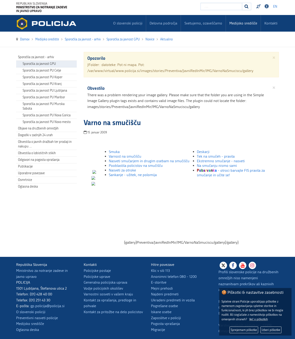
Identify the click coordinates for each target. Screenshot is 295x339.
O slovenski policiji (30, 312)
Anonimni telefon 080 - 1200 (174, 276)
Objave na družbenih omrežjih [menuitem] (38, 128)
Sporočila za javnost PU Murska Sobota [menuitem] (44, 106)
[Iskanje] (246, 6)
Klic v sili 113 (160, 270)
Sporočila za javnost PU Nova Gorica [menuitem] (47, 115)
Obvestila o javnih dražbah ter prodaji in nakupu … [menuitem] (45, 144)
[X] (223, 265)
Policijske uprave (97, 276)
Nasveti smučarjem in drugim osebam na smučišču (149, 161)
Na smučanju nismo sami (217, 165)
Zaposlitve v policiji (166, 318)
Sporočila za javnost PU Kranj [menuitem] (42, 84)
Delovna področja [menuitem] (163, 23)
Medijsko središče (30, 323)
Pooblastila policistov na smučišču (136, 165)
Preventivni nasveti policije (37, 318)
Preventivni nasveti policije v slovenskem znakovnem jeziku (259, 6)
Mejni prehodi (162, 288)
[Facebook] (233, 265)
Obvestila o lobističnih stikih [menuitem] (37, 153)
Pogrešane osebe (164, 306)
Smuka (114, 152)
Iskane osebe (161, 312)
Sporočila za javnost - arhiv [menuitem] (36, 57)
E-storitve (158, 282)
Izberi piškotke (271, 330)
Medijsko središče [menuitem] (243, 23)
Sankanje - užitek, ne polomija (133, 175)
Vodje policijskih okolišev (103, 288)
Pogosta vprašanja (165, 323)
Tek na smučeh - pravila (216, 156)
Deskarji (203, 152)
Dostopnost (267, 6)
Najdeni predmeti (165, 294)
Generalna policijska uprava (105, 282)
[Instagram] (252, 265)
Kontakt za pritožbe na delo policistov (113, 312)
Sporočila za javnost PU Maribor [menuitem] (44, 97)
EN (275, 7)
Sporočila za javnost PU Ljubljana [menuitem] (45, 91)
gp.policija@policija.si (47, 306)
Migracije (158, 329)
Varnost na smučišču (125, 156)
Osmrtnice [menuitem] (25, 180)
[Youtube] (242, 265)
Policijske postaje (97, 270)
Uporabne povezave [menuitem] (31, 173)
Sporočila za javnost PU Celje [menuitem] (42, 70)
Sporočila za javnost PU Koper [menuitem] (42, 77)
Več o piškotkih (258, 319)
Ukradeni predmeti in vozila (173, 300)
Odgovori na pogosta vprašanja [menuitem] (38, 160)
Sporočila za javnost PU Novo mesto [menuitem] (47, 122)
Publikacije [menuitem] (25, 166)
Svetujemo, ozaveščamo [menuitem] (203, 23)
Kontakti (270, 23)
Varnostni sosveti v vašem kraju (108, 294)
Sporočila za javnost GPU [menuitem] (39, 64)
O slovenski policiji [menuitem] (127, 23)
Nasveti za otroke (122, 170)
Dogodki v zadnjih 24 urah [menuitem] (35, 135)
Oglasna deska (28, 187)
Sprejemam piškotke (244, 330)
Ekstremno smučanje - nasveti (221, 161)
